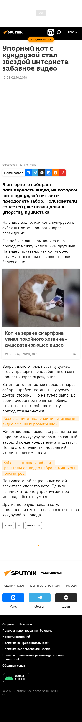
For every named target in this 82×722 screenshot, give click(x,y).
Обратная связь (13, 665)
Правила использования (20, 630)
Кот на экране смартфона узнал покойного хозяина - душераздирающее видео (36, 339)
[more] (74, 353)
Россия (72, 585)
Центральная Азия (46, 585)
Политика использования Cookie (26, 649)
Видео (8, 525)
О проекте (10, 624)
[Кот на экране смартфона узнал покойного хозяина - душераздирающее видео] (41, 298)
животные (33, 525)
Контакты (26, 624)
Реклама (46, 630)
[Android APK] (16, 678)
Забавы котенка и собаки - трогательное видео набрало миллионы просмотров (40, 468)
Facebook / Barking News (20, 164)
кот (20, 525)
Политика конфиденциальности (25, 643)
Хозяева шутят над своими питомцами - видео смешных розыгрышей (40, 421)
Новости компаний (16, 637)
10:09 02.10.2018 (14, 77)
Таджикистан (14, 585)
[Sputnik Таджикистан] (13, 34)
